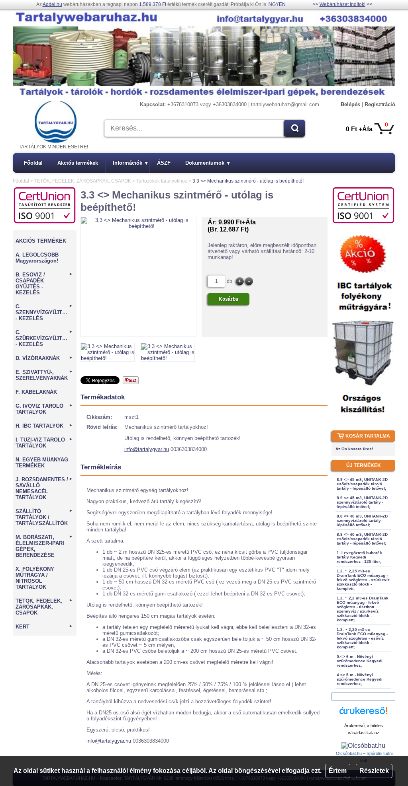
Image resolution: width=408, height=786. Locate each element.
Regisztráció (380, 104)
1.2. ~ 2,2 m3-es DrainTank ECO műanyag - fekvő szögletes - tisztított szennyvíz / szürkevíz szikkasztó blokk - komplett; (362, 609)
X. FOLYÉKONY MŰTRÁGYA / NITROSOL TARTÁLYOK (35, 578)
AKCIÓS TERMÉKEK (41, 241)
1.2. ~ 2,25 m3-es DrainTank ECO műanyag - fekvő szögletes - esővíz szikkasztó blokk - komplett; (362, 638)
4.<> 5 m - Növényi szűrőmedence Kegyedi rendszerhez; (359, 679)
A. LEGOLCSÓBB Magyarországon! (37, 258)
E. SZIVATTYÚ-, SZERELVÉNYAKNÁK (44, 375)
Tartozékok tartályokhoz (161, 181)
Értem (338, 770)
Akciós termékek (77, 163)
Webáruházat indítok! (342, 4)
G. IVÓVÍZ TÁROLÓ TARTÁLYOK (44, 409)
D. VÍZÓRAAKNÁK (44, 358)
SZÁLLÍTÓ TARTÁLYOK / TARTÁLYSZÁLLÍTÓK (44, 517)
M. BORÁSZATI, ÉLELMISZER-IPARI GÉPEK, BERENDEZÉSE (44, 546)
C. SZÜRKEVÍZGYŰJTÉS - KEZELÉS (44, 338)
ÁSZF (164, 163)
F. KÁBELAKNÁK (36, 392)
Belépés (350, 104)
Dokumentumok (207, 163)
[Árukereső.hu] (363, 714)
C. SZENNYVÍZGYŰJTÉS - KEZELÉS (44, 312)
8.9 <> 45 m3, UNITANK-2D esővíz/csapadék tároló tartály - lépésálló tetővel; (362, 483)
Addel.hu (52, 4)
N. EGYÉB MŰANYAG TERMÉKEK (42, 463)
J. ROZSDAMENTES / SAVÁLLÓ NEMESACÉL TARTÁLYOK (44, 488)
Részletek (374, 770)
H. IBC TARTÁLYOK (44, 426)
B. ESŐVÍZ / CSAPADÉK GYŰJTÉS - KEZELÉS (44, 284)
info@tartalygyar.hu (146, 449)
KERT (44, 627)
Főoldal (33, 163)
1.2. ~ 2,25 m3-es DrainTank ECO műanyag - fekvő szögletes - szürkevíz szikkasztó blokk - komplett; (363, 580)
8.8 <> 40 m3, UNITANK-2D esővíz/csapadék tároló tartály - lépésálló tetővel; (362, 538)
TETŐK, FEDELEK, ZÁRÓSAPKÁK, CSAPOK (82, 181)
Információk (130, 163)
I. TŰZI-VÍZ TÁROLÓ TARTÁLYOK (44, 443)
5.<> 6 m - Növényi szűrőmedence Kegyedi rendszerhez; (359, 660)
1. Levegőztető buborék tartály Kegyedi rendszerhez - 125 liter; (359, 557)
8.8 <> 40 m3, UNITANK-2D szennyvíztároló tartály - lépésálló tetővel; (362, 520)
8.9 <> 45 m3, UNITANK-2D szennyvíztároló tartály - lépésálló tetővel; (362, 502)
